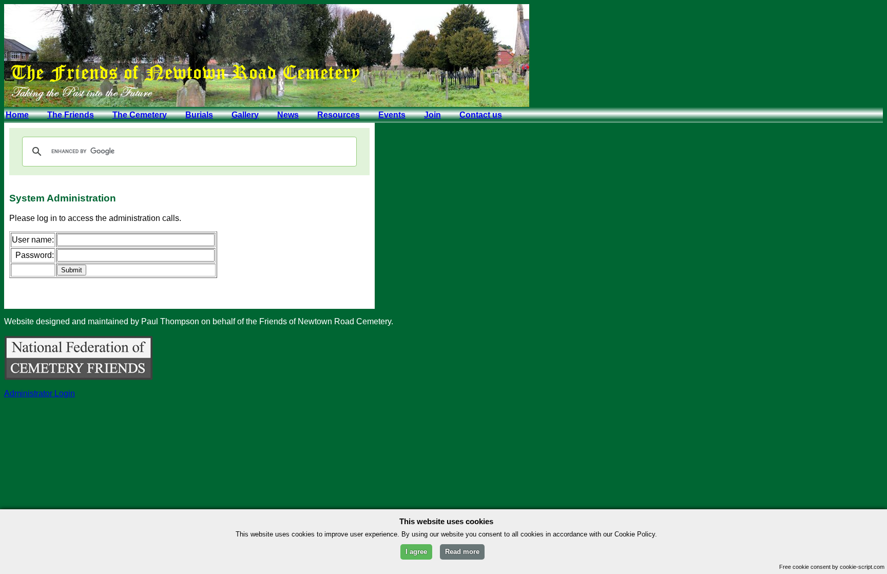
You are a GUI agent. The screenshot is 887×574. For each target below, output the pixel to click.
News (288, 114)
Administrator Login (39, 393)
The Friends (70, 114)
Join (432, 114)
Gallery (245, 114)
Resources (338, 114)
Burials (199, 114)
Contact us (480, 114)
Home (17, 114)
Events (392, 114)
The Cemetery (139, 114)
